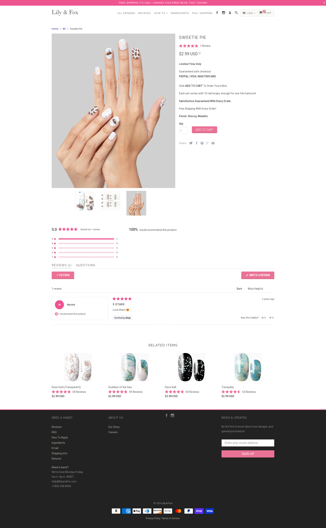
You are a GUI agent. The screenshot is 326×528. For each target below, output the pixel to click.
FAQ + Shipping (202, 13)
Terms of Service (170, 518)
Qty (181, 123)
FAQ (54, 432)
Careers (113, 432)
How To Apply (60, 437)
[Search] (236, 13)
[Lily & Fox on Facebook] (217, 13)
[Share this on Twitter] (190, 143)
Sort (240, 288)
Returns (56, 458)
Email (55, 448)
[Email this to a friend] (212, 143)
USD (250, 13)
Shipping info (59, 453)
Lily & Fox (65, 12)
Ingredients (180, 13)
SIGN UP (248, 453)
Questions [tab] (85, 265)
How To (161, 13)
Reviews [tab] (62, 265)
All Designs (126, 13)
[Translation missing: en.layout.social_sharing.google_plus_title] (206, 143)
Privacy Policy (153, 518)
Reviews (144, 13)
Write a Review (261, 276)
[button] (195, 46)
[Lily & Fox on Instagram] (224, 13)
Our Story (114, 426)
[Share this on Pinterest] (201, 143)
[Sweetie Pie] (113, 111)
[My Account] (230, 13)
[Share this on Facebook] (195, 143)
